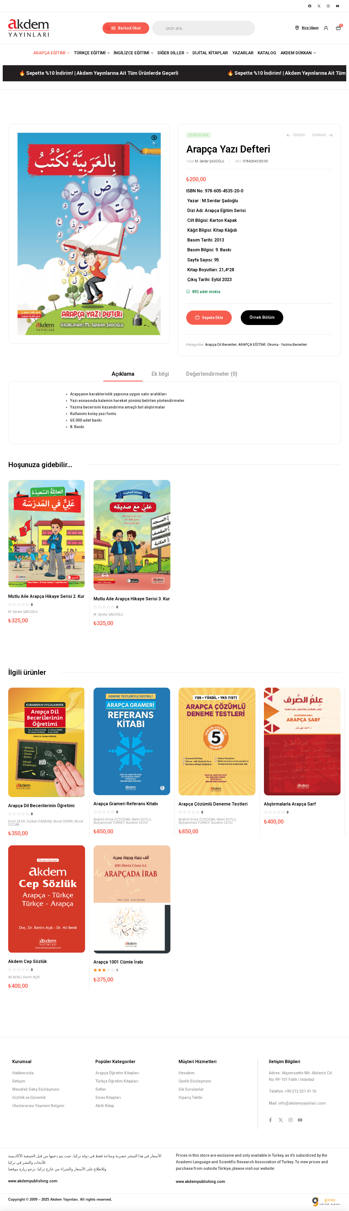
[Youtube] (337, 6)
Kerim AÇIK (31, 977)
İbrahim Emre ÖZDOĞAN (112, 819)
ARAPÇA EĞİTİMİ (252, 344)
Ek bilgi (160, 374)
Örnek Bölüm (262, 317)
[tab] (123, 375)
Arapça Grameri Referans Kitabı (126, 803)
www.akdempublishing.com (33, 1181)
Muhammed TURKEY (109, 823)
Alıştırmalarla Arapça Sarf (290, 804)
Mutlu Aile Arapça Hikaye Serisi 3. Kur (132, 598)
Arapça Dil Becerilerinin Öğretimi (41, 805)
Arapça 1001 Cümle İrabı (118, 962)
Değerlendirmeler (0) (211, 374)
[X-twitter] (319, 6)
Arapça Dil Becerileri (221, 344)
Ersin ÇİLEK (16, 821)
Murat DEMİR (63, 821)
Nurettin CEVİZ (137, 823)
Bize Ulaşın (310, 28)
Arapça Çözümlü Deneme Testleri (213, 804)
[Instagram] (328, 6)
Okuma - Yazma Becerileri (287, 344)
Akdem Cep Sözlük (27, 961)
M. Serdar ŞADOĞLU (209, 161)
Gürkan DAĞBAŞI (39, 821)
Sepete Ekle (212, 317)
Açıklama (123, 374)
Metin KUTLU (141, 819)
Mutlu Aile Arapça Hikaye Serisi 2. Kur (46, 596)
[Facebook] (309, 6)
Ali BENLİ (15, 977)
